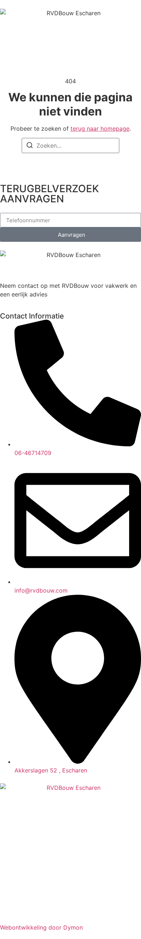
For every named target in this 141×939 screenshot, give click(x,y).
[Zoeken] (29, 146)
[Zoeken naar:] (70, 145)
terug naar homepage (99, 128)
